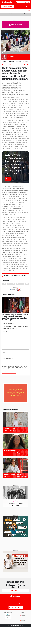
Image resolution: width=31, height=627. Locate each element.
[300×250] (15, 403)
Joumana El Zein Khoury (12, 474)
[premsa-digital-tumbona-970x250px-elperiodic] (15, 27)
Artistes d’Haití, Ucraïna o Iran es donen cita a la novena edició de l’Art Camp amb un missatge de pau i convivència (14, 164)
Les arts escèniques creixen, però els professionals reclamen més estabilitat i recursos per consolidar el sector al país (15, 317)
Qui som (6, 599)
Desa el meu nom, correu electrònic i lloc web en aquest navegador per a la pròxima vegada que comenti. (15, 367)
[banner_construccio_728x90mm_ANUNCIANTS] (15, 291)
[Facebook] (17, 2)
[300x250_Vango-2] (15, 536)
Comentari (5, 331)
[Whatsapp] (28, 2)
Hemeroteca (12, 603)
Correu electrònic (7, 358)
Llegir (8, 179)
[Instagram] (22, 2)
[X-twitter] (19, 2)
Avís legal (19, 603)
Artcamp (12, 275)
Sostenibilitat (11, 277)
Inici (3, 13)
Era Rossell (18, 275)
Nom (4, 352)
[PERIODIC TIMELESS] (15, 506)
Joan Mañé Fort (9, 429)
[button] (27, 6)
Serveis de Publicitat (22, 599)
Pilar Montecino (9, 451)
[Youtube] (25, 2)
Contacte (13, 599)
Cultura (6, 13)
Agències (11, 57)
